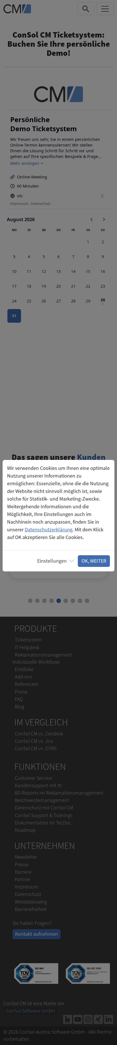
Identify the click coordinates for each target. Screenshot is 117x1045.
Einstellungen (52, 561)
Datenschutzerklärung (48, 529)
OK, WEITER (94, 561)
